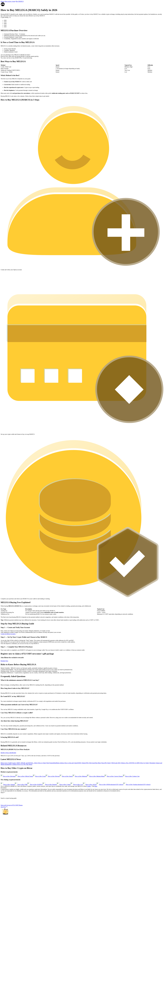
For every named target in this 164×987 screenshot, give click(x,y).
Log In (2, 479)
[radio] (83, 20)
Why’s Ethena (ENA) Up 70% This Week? (20, 764)
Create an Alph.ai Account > (8, 634)
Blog (96, 786)
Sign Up (6, 479)
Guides (89, 786)
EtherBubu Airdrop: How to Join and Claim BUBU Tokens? (69, 763)
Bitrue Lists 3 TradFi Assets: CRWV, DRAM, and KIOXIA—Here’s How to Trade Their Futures (27, 763)
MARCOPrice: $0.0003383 (8, 752)
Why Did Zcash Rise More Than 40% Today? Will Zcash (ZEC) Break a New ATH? (109, 763)
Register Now (4, 661)
